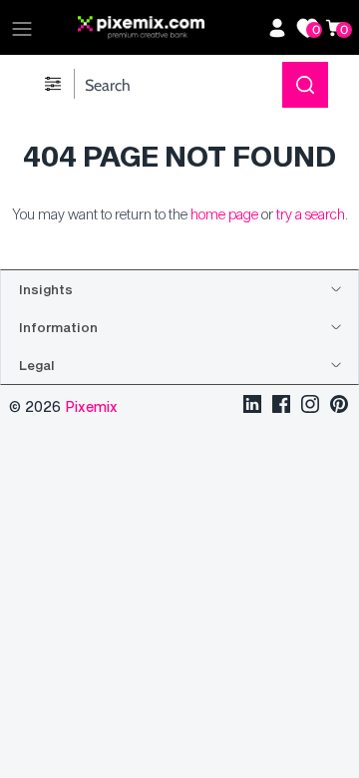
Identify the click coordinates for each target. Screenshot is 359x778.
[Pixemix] (167, 28)
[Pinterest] (339, 406)
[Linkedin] (252, 406)
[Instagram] (310, 406)
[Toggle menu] (22, 28)
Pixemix (91, 406)
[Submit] (305, 85)
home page (224, 213)
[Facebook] (281, 406)
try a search (310, 213)
